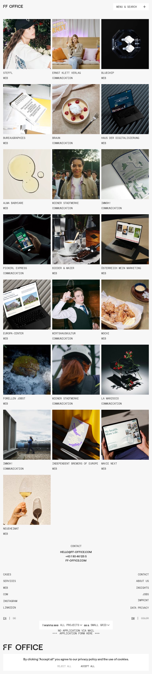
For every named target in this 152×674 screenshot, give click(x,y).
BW (133, 618)
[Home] (13, 6)
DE (14, 618)
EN (4, 618)
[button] (144, 7)
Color (145, 618)
